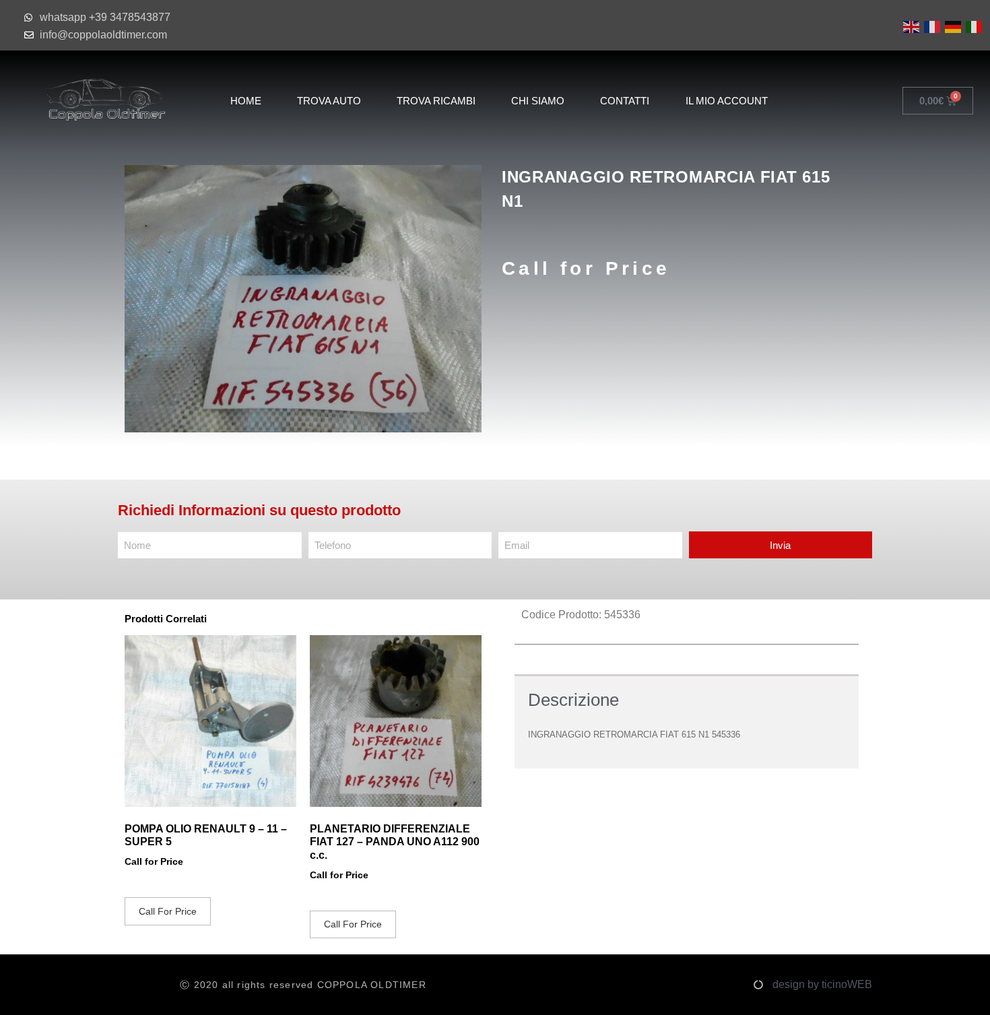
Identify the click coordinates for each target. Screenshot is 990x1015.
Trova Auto (329, 100)
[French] (931, 25)
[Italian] (972, 25)
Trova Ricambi (436, 100)
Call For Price (168, 911)
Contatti (624, 100)
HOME (245, 100)
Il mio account (727, 100)
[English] (910, 25)
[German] (952, 25)
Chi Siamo (537, 100)
